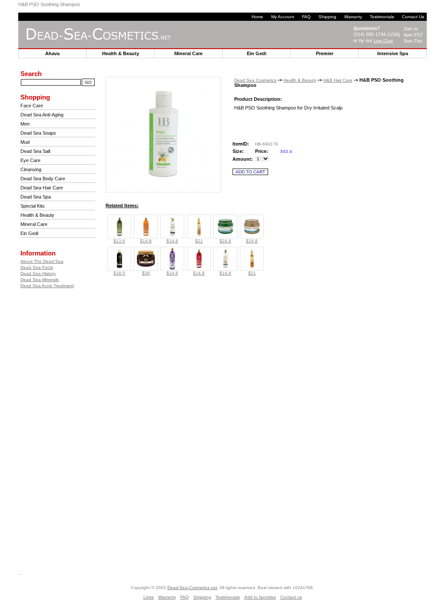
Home (257, 16)
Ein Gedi (29, 233)
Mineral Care (33, 224)
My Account (282, 16)
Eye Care (30, 160)
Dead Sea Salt (35, 151)
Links (148, 597)
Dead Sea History (38, 273)
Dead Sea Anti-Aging (41, 114)
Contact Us (413, 16)
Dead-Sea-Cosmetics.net (192, 587)
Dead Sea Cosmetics (255, 80)
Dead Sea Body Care (42, 178)
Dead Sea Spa (35, 196)
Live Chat (383, 40)
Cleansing (30, 169)
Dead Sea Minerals (39, 279)
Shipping (327, 16)
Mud (25, 142)
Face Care (31, 105)
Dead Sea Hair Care (41, 187)
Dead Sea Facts (36, 267)
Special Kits (32, 206)
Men (25, 123)
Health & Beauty (37, 215)
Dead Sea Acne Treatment (47, 285)
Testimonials (382, 16)
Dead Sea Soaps (38, 133)
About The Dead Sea (41, 261)
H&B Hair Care (337, 80)
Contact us (291, 597)
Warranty (353, 16)
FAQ (306, 16)
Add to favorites (260, 597)
